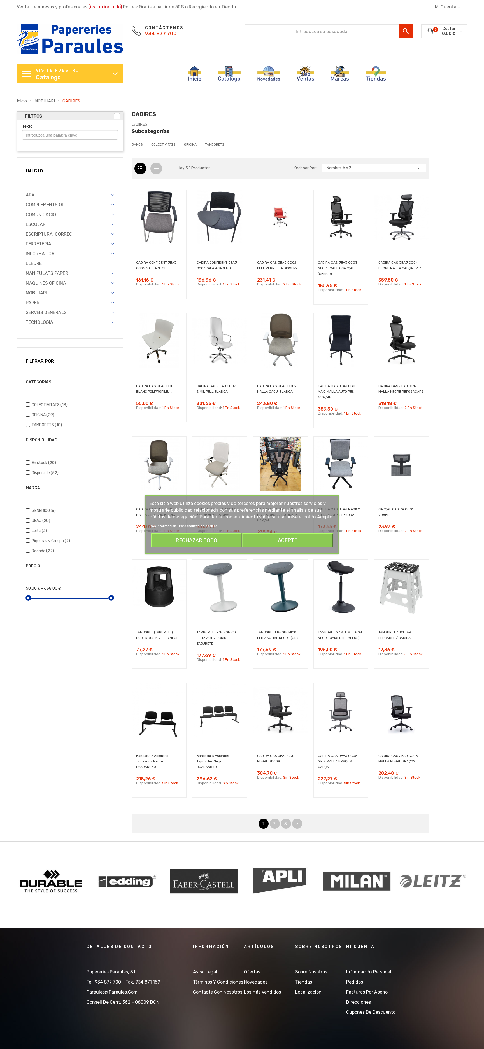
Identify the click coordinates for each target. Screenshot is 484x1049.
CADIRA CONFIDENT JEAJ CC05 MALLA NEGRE (156, 265)
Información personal (368, 972)
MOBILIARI (36, 293)
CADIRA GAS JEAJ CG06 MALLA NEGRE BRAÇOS (398, 758)
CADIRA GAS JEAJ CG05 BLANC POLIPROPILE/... (156, 389)
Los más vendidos (262, 992)
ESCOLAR (36, 224)
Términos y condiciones (218, 982)
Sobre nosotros (311, 972)
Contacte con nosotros (217, 992)
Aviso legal (205, 972)
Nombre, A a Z (374, 168)
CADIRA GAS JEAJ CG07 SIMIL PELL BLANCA (216, 389)
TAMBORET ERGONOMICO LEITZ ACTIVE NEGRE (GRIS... (279, 635)
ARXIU (32, 195)
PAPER (32, 302)
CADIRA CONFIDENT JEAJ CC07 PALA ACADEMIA (217, 265)
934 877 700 (161, 33)
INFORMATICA (40, 253)
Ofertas (252, 972)
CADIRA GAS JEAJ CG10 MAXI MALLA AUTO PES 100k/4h (337, 391)
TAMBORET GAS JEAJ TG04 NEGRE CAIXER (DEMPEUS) (340, 635)
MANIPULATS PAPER (47, 273)
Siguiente (297, 823)
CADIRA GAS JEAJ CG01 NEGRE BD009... (276, 758)
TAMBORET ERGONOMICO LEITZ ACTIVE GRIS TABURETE (216, 637)
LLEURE (34, 263)
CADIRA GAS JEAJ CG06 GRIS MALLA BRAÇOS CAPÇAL (337, 761)
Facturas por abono (367, 992)
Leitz (39, 530)
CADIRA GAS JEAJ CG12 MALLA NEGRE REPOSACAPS (401, 389)
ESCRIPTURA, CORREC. (49, 234)
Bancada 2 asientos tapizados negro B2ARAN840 (152, 761)
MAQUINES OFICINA (46, 283)
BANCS (137, 144)
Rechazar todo (196, 540)
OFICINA (43, 415)
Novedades (255, 982)
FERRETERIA (38, 244)
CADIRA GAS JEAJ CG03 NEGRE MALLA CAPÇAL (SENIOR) (337, 268)
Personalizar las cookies (198, 526)
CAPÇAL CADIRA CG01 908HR (395, 512)
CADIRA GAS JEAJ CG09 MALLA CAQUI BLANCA (277, 389)
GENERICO (44, 510)
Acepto (288, 540)
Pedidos (354, 982)
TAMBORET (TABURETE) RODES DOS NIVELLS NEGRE (158, 635)
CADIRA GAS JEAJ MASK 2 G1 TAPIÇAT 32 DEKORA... (339, 512)
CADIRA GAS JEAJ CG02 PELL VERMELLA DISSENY (277, 265)
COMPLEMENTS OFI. (46, 204)
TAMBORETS (47, 425)
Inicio (35, 171)
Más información (163, 526)
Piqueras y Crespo (51, 540)
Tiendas (303, 982)
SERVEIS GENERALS (46, 312)
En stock (44, 462)
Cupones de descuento (370, 1012)
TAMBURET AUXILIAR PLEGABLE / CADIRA (394, 635)
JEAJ (41, 520)
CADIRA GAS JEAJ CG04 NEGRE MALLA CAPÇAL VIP (399, 265)
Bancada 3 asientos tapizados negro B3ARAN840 (213, 761)
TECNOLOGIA (39, 322)
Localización (308, 992)
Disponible (45, 472)
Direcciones (358, 1002)
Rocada (43, 551)
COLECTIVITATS (50, 404)
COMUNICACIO (41, 214)
